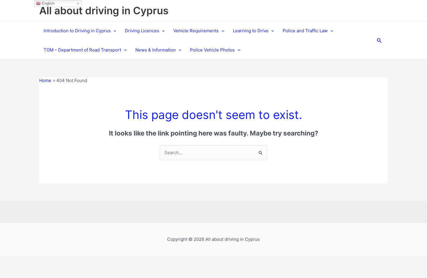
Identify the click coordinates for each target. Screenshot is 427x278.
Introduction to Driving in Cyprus (77, 30)
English (47, 3)
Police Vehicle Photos (212, 50)
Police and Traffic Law (305, 30)
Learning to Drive (250, 30)
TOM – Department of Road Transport (82, 50)
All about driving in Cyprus (103, 10)
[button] (113, 30)
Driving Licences (142, 30)
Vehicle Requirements (196, 30)
